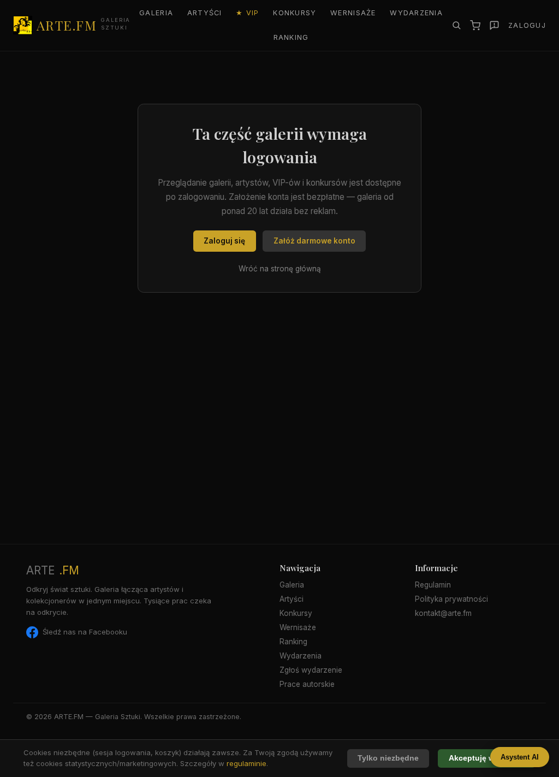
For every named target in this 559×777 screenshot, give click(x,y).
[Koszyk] (475, 25)
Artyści (204, 13)
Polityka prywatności (451, 599)
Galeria (156, 13)
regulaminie (246, 763)
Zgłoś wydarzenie (311, 670)
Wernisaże (353, 13)
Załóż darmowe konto (314, 240)
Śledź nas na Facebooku (85, 631)
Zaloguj (527, 25)
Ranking (291, 37)
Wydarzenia (416, 13)
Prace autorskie (307, 684)
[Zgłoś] (494, 25)
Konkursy (294, 13)
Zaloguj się (224, 240)
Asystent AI (520, 757)
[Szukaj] (456, 25)
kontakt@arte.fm (443, 613)
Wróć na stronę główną (280, 268)
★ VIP (247, 13)
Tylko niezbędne (388, 758)
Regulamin (433, 584)
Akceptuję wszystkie (487, 758)
